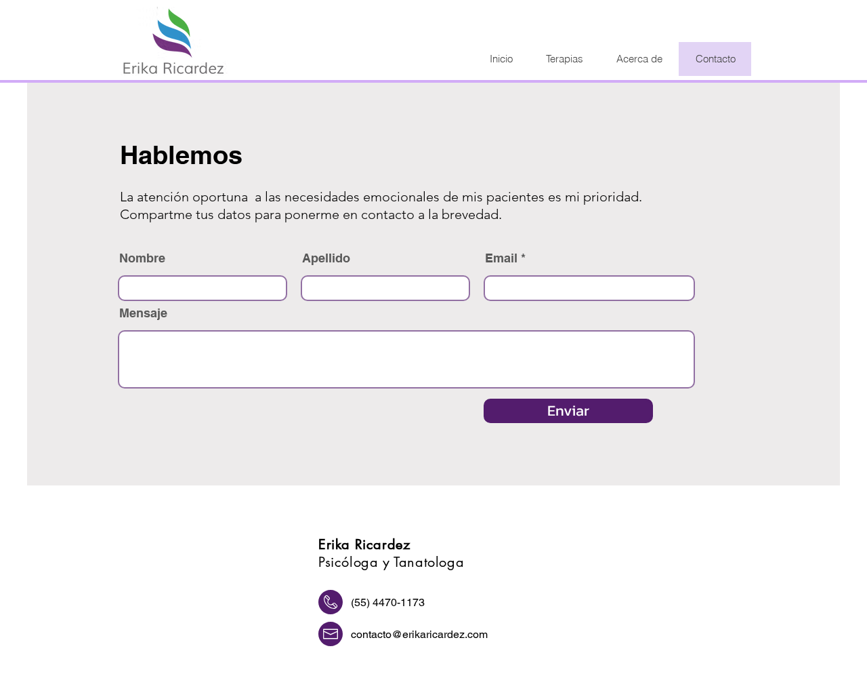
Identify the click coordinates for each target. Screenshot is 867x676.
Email (501, 258)
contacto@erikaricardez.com (419, 634)
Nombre (142, 258)
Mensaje (143, 313)
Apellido (326, 258)
